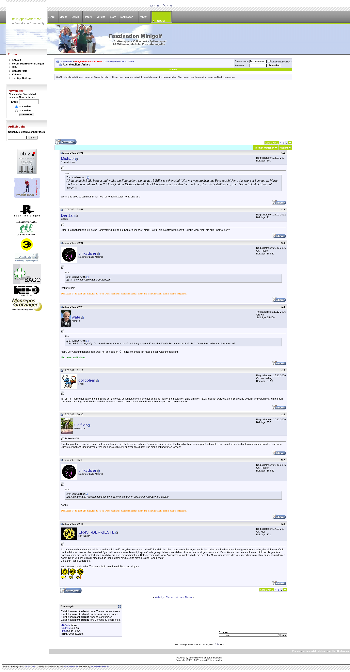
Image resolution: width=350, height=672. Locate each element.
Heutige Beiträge (22, 78)
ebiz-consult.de (71, 667)
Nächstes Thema (183, 597)
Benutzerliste (19, 71)
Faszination (126, 17)
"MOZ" (143, 17)
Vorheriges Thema (164, 597)
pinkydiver (87, 253)
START (51, 17)
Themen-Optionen (264, 148)
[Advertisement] (173, 111)
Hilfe (14, 67)
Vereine (101, 17)
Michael (68, 158)
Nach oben (343, 651)
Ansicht (284, 148)
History (87, 17)
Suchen (173, 69)
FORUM (160, 21)
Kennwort (239, 65)
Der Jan (68, 215)
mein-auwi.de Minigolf (314, 651)
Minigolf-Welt (66, 61)
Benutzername (242, 61)
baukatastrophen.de (100, 667)
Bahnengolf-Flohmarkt (116, 61)
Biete (131, 61)
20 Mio (75, 17)
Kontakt (16, 60)
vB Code (65, 625)
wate (76, 317)
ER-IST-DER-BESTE (96, 532)
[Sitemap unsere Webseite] (170, 5)
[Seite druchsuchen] (164, 5)
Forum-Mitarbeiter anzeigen (28, 63)
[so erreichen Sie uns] (151, 5)
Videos (63, 17)
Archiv (331, 651)
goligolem (86, 380)
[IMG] (64, 631)
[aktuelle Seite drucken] (157, 5)
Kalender (17, 74)
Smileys (65, 628)
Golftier (80, 425)
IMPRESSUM (30, 667)
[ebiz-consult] (26, 173)
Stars (113, 17)
